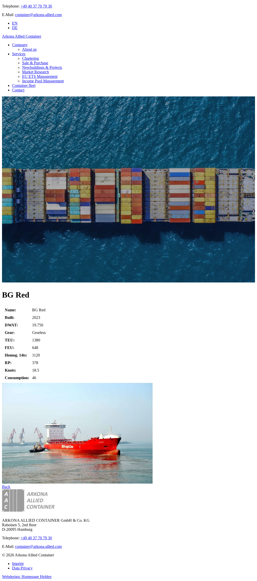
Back (6, 487)
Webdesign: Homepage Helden (26, 576)
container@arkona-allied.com (38, 15)
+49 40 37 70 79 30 (36, 6)
